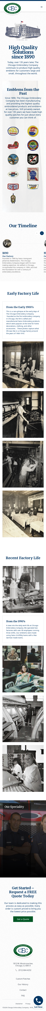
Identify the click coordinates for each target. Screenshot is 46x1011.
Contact (23, 990)
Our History (23, 984)
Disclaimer (19, 1004)
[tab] (21, 230)
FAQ (23, 995)
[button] (42, 7)
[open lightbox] (13, 131)
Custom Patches (23, 979)
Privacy (27, 1004)
